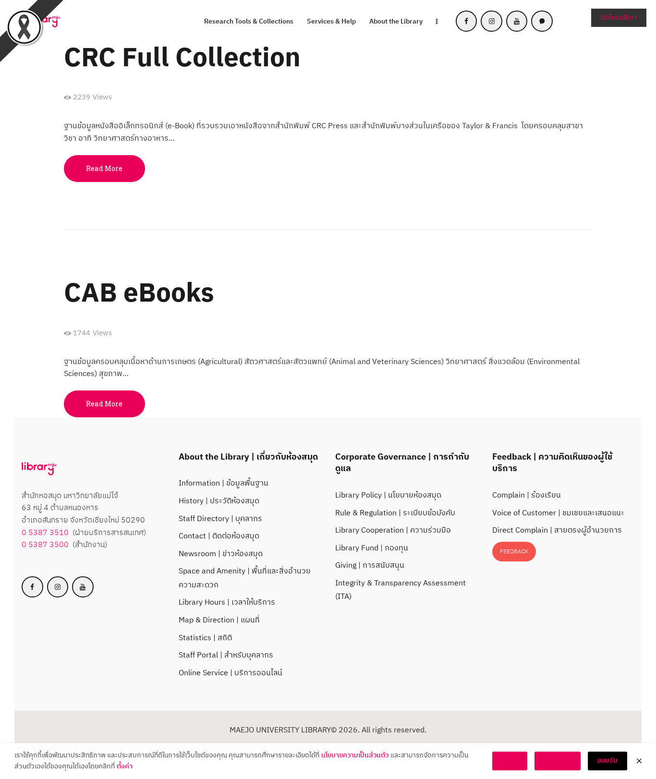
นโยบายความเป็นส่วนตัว (355, 755)
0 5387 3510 (45, 532)
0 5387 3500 (45, 544)
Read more (104, 168)
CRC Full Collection (182, 58)
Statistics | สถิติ (205, 638)
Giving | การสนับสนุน (369, 565)
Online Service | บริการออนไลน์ (230, 673)
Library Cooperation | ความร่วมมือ (393, 530)
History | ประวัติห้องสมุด (219, 501)
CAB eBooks (139, 294)
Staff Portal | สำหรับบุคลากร (226, 655)
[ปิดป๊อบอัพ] (639, 761)
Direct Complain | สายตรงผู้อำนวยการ (557, 530)
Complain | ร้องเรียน (526, 495)
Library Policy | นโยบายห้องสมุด (388, 495)
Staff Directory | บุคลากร (220, 518)
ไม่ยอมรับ (557, 760)
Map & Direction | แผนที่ (219, 620)
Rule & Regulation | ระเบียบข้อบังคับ (395, 513)
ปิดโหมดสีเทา (619, 17)
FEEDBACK (514, 551)
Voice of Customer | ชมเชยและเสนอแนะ (558, 513)
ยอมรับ (607, 760)
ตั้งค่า (125, 766)
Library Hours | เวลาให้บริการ (227, 602)
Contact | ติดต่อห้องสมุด (219, 536)
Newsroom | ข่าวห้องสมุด (221, 554)
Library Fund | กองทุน (371, 548)
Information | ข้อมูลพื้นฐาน (223, 483)
